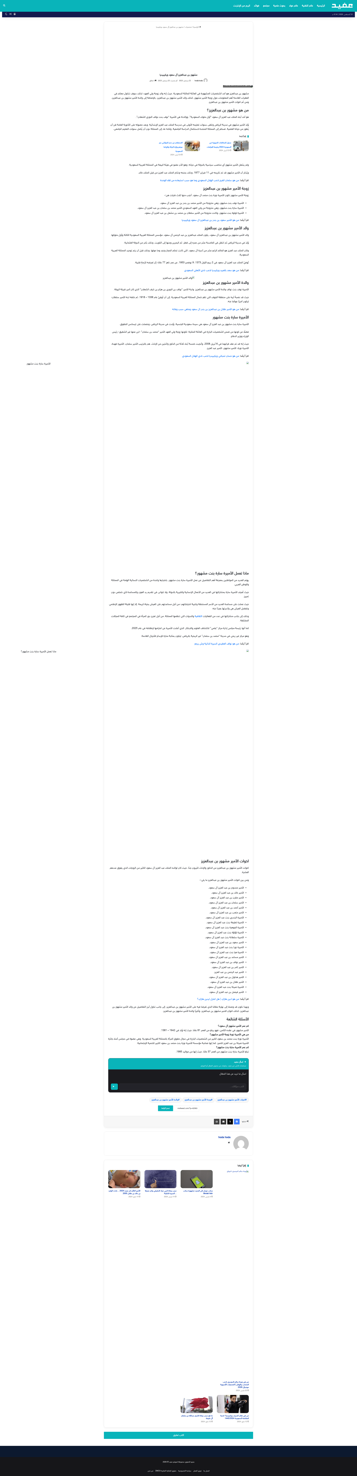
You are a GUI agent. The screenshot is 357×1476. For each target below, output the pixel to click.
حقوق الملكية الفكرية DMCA (165, 1471)
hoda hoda (199, 81)
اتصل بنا (206, 1471)
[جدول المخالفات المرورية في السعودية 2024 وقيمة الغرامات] (241, 146)
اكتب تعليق (178, 1435)
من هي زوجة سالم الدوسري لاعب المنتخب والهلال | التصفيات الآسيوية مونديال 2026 (234, 1385)
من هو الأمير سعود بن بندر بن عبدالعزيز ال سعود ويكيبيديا (210, 220)
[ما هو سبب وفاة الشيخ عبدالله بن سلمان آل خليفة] (197, 1404)
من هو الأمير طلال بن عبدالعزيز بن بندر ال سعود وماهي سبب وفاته (205, 309)
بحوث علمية (279, 5)
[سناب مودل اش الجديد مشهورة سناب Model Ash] (197, 1179)
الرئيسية (321, 5)
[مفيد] (342, 6)
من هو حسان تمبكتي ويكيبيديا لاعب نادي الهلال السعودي (210, 356)
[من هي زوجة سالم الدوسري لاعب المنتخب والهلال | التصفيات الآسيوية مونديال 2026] (233, 1274)
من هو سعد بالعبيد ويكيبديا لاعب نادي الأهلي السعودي (211, 270)
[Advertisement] (178, 51)
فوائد (256, 5)
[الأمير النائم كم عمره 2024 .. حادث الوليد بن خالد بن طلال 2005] (124, 1179)
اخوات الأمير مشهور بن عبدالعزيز (231, 1100)
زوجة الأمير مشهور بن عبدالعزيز (198, 1100)
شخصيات (188, 27)
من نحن (150, 1471)
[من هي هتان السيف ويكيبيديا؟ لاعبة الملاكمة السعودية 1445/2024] (233, 1404)
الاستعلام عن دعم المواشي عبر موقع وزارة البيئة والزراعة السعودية (171, 147)
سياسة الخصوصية (184, 1471)
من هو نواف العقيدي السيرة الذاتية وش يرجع (217, 643)
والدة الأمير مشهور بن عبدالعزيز (165, 1100)
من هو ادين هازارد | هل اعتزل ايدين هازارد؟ (218, 999)
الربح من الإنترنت (241, 5)
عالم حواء (293, 5)
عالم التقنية (307, 5)
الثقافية (198, 616)
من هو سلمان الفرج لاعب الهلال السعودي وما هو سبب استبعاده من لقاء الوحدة (199, 180)
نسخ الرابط (165, 1108)
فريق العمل (197, 1471)
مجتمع (266, 5)
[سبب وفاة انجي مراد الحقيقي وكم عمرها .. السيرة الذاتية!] (160, 1179)
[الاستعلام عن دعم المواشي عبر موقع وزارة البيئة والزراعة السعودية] (192, 146)
